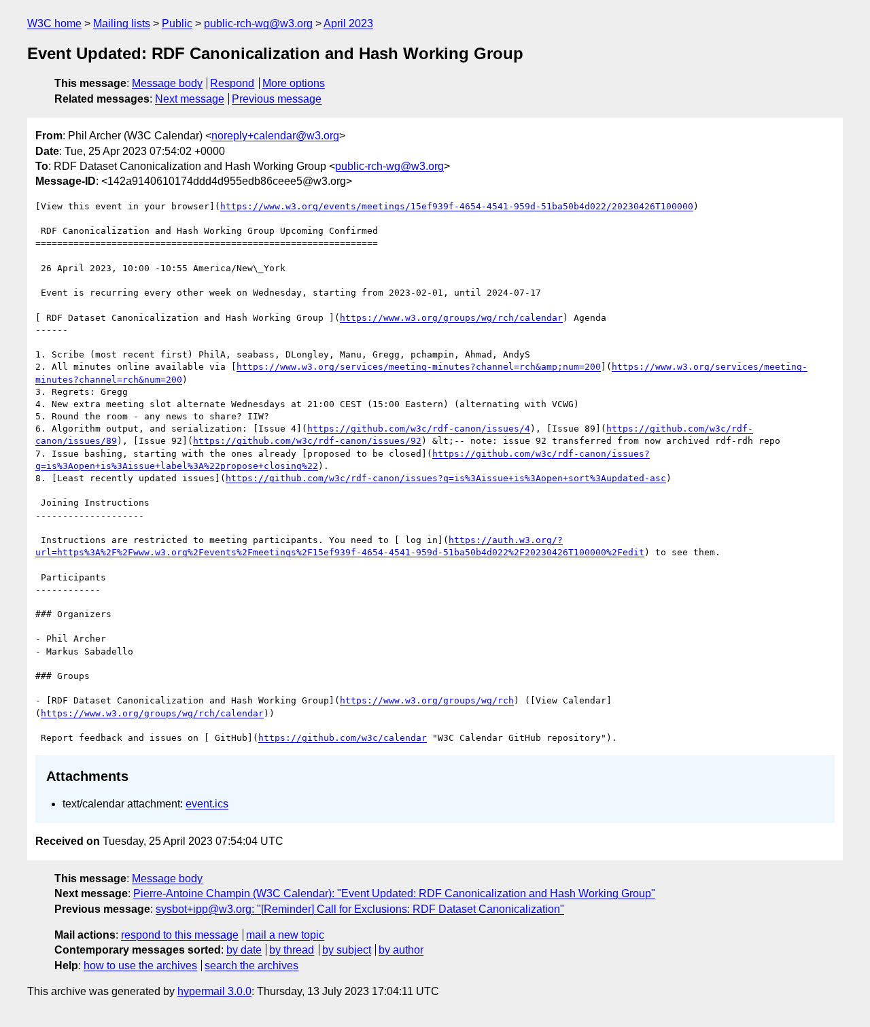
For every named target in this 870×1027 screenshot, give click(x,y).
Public (177, 23)
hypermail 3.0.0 (214, 991)
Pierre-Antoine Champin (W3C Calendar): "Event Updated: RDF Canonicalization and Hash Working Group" (394, 893)
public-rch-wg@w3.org (258, 23)
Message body (167, 83)
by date (244, 950)
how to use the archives (140, 965)
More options (293, 83)
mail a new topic (285, 935)
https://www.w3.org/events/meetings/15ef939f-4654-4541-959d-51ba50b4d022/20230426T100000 (456, 206)
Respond (232, 83)
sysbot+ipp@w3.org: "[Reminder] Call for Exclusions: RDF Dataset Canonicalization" (360, 909)
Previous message (276, 99)
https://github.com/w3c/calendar (342, 738)
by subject (346, 950)
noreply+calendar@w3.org (275, 135)
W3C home (54, 23)
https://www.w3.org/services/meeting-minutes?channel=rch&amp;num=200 (419, 367)
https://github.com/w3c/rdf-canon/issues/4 (418, 428)
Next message (189, 99)
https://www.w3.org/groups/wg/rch (427, 700)
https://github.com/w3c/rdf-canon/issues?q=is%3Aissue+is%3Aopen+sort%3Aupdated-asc (446, 478)
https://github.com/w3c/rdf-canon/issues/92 (307, 441)
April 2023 (348, 23)
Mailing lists (121, 23)
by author (401, 950)
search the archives (251, 965)
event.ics (207, 804)
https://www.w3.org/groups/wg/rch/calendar (451, 318)
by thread (291, 950)
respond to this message (180, 935)
